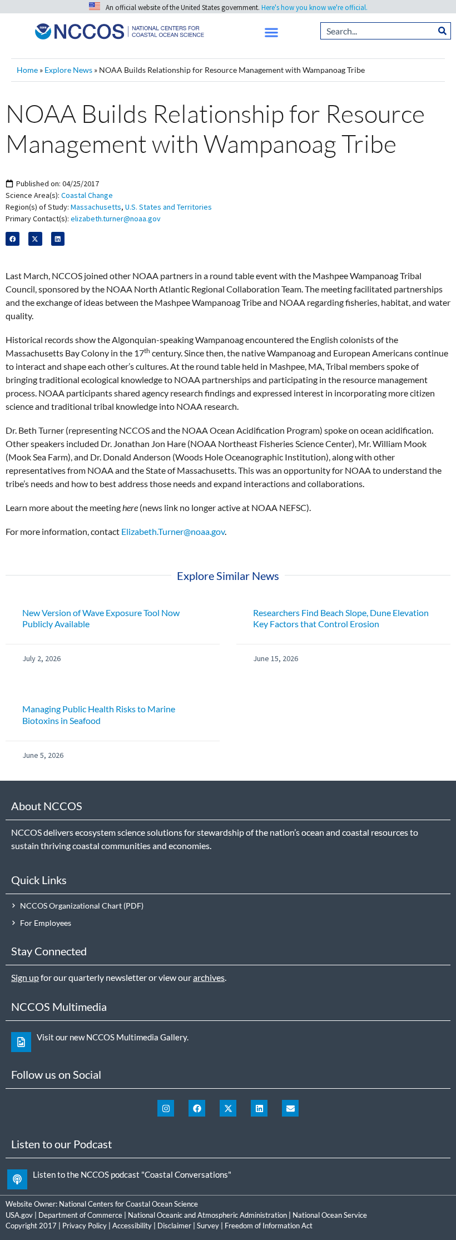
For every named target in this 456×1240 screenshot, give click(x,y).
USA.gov (19, 1215)
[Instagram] (165, 1108)
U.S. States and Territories (168, 207)
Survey (208, 1225)
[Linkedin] (259, 1108)
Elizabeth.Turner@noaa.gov (173, 531)
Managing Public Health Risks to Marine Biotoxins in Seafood (98, 714)
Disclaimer (174, 1225)
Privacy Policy (84, 1225)
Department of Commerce (80, 1215)
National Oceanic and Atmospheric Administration (207, 1215)
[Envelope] (290, 1108)
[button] (271, 32)
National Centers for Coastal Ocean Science (128, 1203)
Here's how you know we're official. (314, 7)
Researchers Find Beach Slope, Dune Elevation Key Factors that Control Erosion (341, 618)
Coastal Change (87, 195)
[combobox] (377, 30)
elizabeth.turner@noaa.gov (116, 219)
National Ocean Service (330, 1215)
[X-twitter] (228, 1108)
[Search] (442, 30)
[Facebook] (197, 1108)
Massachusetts (96, 207)
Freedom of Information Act (269, 1225)
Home (27, 70)
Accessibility (132, 1225)
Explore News (68, 70)
